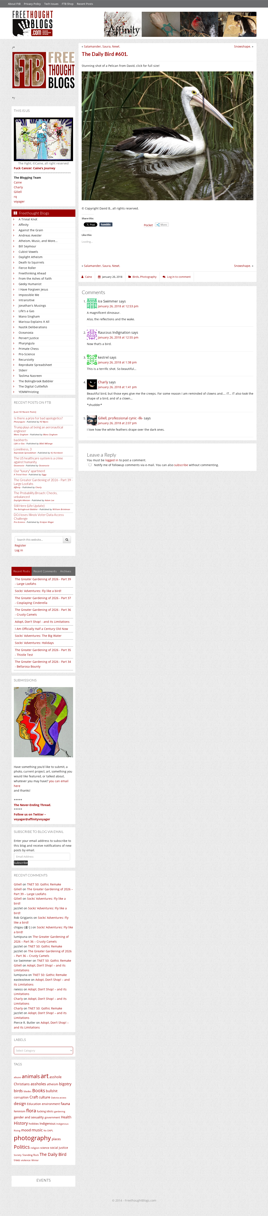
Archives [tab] (65, 571)
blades (27, 1091)
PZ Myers (44, 421)
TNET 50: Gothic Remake (44, 884)
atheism (52, 1084)
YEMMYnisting (29, 392)
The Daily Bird (53, 1154)
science (44, 1148)
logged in (111, 460)
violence (26, 1160)
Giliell (18, 192)
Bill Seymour (27, 246)
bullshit (52, 1091)
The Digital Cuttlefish (33, 386)
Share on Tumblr (105, 224)
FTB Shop (67, 4)
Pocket (148, 225)
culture (44, 1097)
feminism (19, 1111)
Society (18, 1155)
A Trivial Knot (28, 219)
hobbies (34, 1124)
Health (66, 1117)
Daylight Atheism (31, 257)
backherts (21, 440)
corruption (21, 1097)
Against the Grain (31, 230)
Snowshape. (242, 46)
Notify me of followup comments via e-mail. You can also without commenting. (156, 465)
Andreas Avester (30, 235)
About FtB (14, 4)
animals (31, 1076)
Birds (136, 277)
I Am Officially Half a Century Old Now (41, 629)
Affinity (23, 225)
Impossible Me (29, 295)
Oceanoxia (26, 333)
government (52, 1117)
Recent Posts (85, 4)
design (20, 1103)
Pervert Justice (29, 338)
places (56, 1139)
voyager (19, 201)
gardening (59, 1111)
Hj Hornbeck (57, 452)
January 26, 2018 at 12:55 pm (118, 337)
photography (32, 1138)
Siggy (44, 474)
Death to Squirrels (31, 262)
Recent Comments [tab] (45, 571)
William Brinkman (61, 509)
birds (18, 1090)
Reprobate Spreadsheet (35, 365)
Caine (18, 182)
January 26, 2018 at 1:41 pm (117, 387)
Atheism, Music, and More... (38, 241)
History (21, 1123)
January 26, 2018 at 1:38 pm (117, 362)
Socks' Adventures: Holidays (34, 643)
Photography (148, 277)
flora (31, 1110)
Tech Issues (51, 4)
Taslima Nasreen (30, 376)
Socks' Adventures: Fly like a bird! (38, 591)
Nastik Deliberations (33, 327)
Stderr (23, 370)
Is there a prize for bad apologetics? (38, 418)
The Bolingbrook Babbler (36, 381)
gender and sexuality (29, 1117)
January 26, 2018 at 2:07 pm (117, 423)
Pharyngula (27, 343)
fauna (65, 1103)
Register (20, 545)
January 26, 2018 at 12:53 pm (118, 306)
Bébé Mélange (46, 443)
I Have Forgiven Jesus (33, 289)
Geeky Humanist (30, 284)
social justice (59, 1148)
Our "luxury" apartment (29, 471)
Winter (35, 1160)
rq (15, 197)
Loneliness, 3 (23, 449)
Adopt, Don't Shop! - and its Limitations (42, 622)
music (37, 1129)
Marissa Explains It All (34, 322)
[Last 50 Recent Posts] (25, 411)
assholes (38, 1083)
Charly (18, 187)
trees (17, 1160)
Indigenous (47, 1123)
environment (51, 1104)
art (45, 1076)
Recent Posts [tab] (21, 571)
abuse (17, 1077)
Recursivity (26, 360)
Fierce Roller (27, 268)
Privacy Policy (32, 4)
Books (38, 1090)
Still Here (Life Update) (29, 506)
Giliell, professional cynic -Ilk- (120, 418)
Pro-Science (27, 354)
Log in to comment (179, 277)
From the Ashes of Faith (35, 278)
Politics (22, 1147)
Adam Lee (49, 500)
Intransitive (27, 300)
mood (26, 1130)
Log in (19, 550)
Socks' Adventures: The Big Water (38, 636)
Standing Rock (30, 1155)
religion (35, 1148)
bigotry (65, 1083)
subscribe (181, 465)
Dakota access (58, 1097)
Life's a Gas (26, 311)
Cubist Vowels (28, 252)
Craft (34, 1097)
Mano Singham (29, 316)
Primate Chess (29, 349)
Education (34, 1104)
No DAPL (48, 1130)
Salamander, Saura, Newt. (102, 46)
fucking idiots (45, 1111)
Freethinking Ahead (32, 273)
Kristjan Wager (47, 522)
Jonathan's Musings (32, 306)
